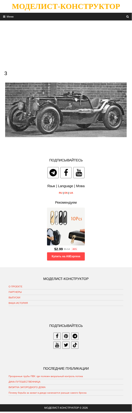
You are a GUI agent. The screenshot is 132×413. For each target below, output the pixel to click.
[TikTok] (74, 345)
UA (71, 192)
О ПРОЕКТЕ (15, 286)
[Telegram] (53, 172)
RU (60, 192)
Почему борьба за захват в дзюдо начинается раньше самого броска (48, 392)
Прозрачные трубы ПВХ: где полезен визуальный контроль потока (46, 376)
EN (66, 192)
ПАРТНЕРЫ (15, 292)
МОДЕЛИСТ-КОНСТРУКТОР (66, 6)
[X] (66, 345)
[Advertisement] (66, 44)
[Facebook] (66, 172)
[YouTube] (78, 172)
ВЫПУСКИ (14, 297)
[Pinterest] (66, 336)
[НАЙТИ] (127, 16)
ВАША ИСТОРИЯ (18, 303)
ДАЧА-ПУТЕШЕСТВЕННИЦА (24, 381)
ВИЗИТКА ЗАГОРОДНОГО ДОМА (27, 387)
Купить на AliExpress (66, 256)
